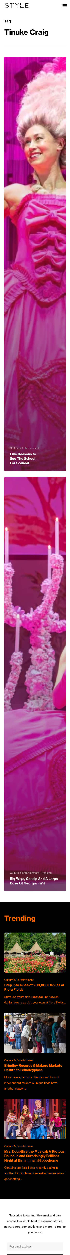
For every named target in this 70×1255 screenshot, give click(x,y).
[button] (65, 5)
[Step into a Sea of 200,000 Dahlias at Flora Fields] (35, 969)
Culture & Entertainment (24, 448)
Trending (46, 873)
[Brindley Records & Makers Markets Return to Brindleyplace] (35, 1052)
